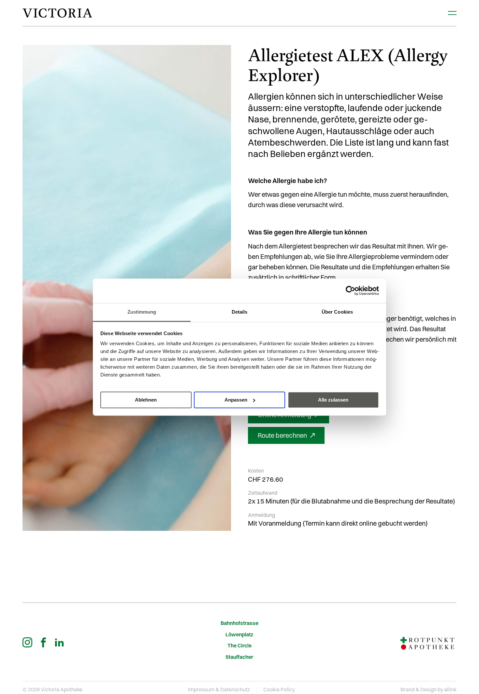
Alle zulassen (333, 399)
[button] (286, 435)
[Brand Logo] (57, 13)
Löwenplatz (239, 634)
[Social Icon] (27, 642)
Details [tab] (240, 312)
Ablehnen (146, 399)
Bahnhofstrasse (239, 623)
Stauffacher (239, 657)
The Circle (239, 646)
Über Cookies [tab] (337, 312)
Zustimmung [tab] (141, 312)
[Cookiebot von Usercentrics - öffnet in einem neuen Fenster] (350, 290)
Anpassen (236, 399)
